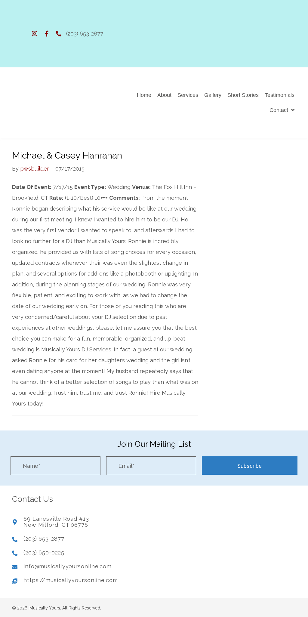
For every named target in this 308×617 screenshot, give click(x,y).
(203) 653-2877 (84, 33)
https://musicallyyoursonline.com (70, 580)
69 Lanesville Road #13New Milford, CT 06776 (56, 522)
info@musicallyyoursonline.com (67, 566)
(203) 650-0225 (43, 552)
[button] (34, 33)
